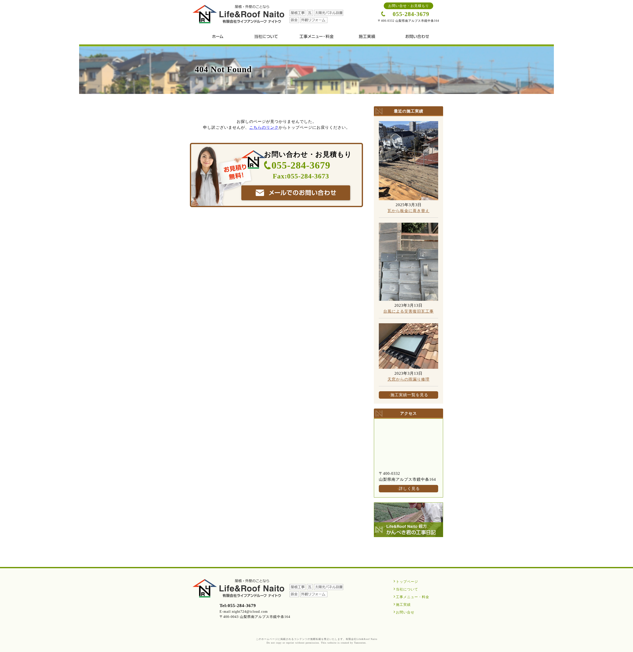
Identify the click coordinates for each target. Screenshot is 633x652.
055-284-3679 (411, 14)
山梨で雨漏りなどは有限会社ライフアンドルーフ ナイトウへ (295, 192)
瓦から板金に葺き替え (408, 211)
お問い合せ (417, 38)
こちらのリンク (264, 127)
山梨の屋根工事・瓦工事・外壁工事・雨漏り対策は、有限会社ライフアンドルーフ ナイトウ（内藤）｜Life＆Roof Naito (268, 14)
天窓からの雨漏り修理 (408, 379)
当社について (266, 38)
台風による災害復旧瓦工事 (408, 311)
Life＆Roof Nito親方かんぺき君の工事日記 (408, 519)
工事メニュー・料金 (316, 38)
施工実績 (367, 38)
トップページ (407, 582)
